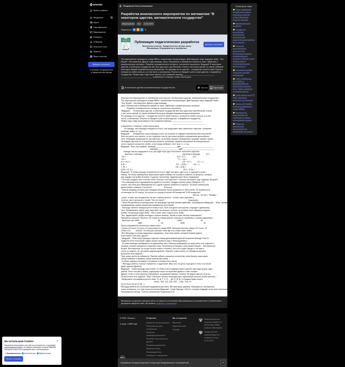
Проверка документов (155, 345)
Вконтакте (176, 323)
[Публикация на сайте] (112, 17)
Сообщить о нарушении (156, 355)
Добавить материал (101, 64)
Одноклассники (179, 326)
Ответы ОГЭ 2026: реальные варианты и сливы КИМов (242, 106)
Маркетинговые (45, 353)
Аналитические (30, 353)
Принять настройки (13, 359)
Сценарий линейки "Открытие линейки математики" (242, 72)
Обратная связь (153, 349)
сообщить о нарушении (166, 303)
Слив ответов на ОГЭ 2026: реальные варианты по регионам (243, 97)
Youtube (176, 330)
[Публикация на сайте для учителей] (125, 45)
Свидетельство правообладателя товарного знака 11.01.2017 (212, 336)
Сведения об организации (157, 323)
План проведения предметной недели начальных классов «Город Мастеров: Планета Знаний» (242, 15)
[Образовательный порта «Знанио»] (95, 5)
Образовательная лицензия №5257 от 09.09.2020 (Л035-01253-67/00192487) (213, 323)
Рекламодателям (153, 352)
